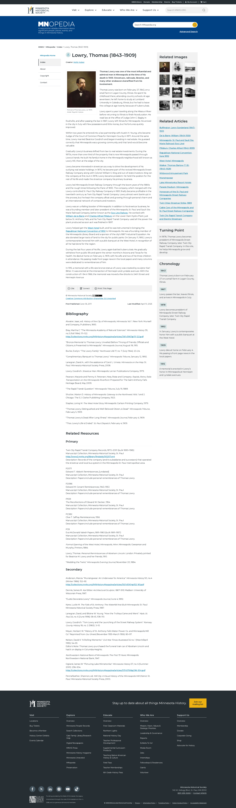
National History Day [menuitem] (112, 736)
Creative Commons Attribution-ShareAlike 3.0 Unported (91, 298)
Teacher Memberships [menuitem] (112, 767)
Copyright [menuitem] (44, 76)
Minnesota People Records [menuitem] (78, 726)
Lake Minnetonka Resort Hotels (175, 182)
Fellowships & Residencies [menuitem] (151, 763)
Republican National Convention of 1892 (86, 231)
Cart (204, 2)
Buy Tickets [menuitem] (34, 726)
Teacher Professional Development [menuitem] (112, 741)
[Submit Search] (194, 24)
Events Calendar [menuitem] (37, 740)
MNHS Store (137, 2)
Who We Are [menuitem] (147, 715)
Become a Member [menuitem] (38, 731)
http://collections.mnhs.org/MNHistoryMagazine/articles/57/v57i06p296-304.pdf (105, 670)
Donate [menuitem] (180, 731)
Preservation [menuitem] (71, 767)
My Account (192, 2)
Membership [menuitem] (182, 726)
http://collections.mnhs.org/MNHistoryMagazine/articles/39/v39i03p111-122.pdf (105, 336)
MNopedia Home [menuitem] (47, 55)
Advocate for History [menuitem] (186, 745)
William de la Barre (75, 216)
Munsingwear (166, 178)
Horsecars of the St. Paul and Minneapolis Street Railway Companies (173, 195)
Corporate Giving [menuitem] (184, 736)
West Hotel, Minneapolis (171, 161)
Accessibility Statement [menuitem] (198, 803)
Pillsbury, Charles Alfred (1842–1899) (177, 148)
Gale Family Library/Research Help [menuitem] (78, 737)
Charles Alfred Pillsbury (100, 216)
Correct (86, 288)
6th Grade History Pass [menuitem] (113, 772)
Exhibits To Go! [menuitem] (146, 743)
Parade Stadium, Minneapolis (174, 187)
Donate (147, 2)
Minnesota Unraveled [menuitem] (75, 758)
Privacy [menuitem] (137, 803)
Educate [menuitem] (107, 715)
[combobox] (165, 25)
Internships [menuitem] (145, 758)
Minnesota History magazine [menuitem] (78, 753)
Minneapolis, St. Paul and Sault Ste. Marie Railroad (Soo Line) (176, 142)
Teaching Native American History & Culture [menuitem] (114, 756)
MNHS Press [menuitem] (71, 748)
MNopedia (51, 47)
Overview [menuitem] (70, 721)
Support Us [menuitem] (183, 715)
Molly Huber (79, 62)
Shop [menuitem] (179, 740)
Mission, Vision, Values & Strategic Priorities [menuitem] (150, 727)
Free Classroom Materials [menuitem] (114, 726)
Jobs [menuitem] (142, 753)
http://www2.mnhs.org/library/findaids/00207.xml (90, 456)
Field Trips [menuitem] (107, 763)
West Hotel (93, 228)
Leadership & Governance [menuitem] (151, 733)
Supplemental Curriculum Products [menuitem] (114, 749)
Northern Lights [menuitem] (110, 731)
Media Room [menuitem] (145, 748)
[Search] (203, 10)
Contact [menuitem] (43, 82)
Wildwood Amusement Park (173, 173)
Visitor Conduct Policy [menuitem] (179, 803)
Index (60, 47)
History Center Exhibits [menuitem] (39, 736)
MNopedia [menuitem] (70, 763)
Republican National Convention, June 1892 (175, 154)
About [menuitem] (42, 69)
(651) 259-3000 (184, 793)
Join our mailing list (197, 703)
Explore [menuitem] (70, 715)
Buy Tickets (177, 2)
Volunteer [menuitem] (144, 772)
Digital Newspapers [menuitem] (74, 743)
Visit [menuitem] (32, 715)
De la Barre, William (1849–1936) (175, 135)
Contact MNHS (199, 793)
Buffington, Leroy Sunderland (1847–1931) (177, 129)
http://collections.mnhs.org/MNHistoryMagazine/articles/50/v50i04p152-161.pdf (105, 584)
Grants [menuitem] (143, 767)
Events (167, 2)
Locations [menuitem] (34, 721)
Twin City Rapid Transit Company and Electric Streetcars (175, 217)
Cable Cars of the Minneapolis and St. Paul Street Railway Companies (176, 209)
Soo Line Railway (119, 213)
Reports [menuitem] (143, 738)
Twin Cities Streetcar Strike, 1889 (175, 203)
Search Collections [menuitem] (74, 731)
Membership (157, 2)
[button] (75, 10)
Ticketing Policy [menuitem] (163, 803)
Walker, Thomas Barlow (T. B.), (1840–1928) (174, 167)
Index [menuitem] (42, 62)
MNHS (41, 47)
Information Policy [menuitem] (149, 803)
